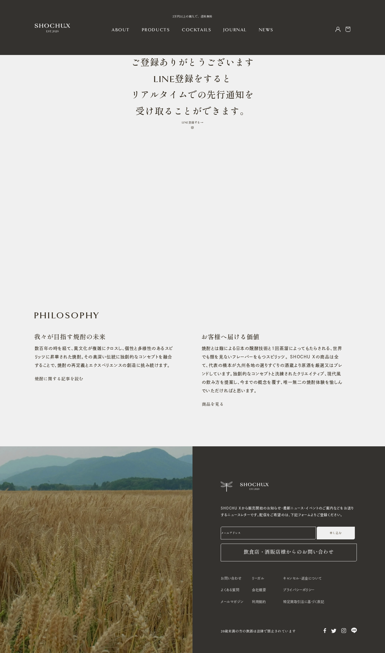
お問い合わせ (231, 578)
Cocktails (196, 30)
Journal (235, 30)
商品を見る (213, 404)
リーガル (258, 578)
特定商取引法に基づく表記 (303, 601)
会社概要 (259, 590)
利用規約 (259, 601)
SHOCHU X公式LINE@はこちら (192, 16)
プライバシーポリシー (299, 590)
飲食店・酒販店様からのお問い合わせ (289, 552)
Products (156, 30)
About (121, 30)
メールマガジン (232, 601)
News (266, 30)
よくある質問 (230, 590)
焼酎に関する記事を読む (59, 378)
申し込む (336, 533)
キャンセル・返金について (302, 578)
